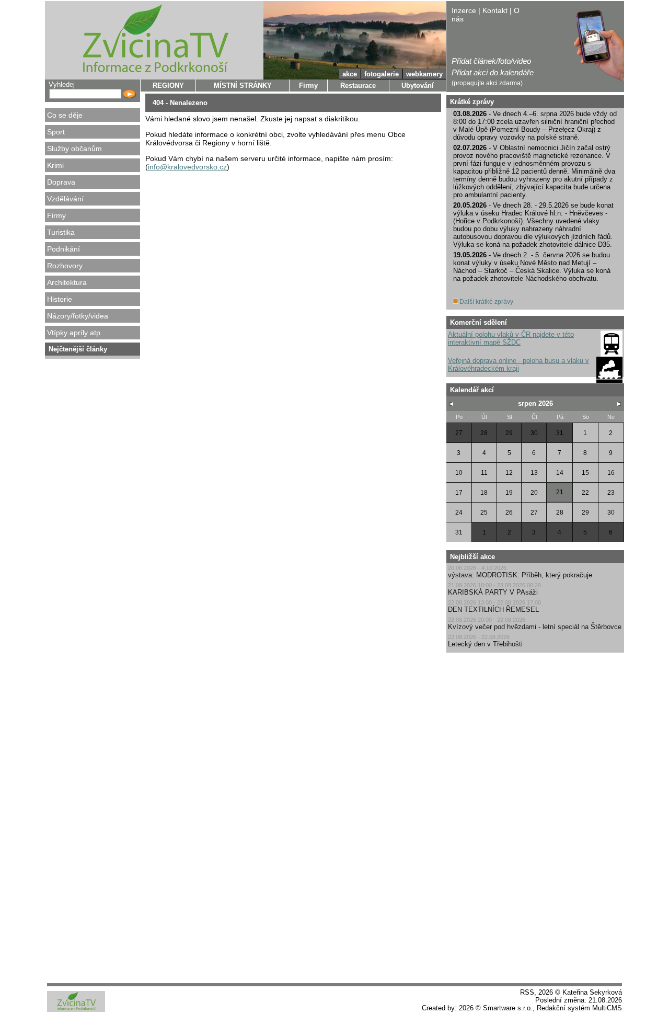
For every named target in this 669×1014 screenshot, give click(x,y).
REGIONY (168, 85)
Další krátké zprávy (485, 301)
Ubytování (417, 85)
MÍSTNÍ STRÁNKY (243, 85)
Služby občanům (74, 148)
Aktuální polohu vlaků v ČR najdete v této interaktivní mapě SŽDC (511, 338)
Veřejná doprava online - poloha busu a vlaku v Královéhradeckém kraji (518, 364)
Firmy (56, 215)
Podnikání (63, 249)
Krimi (55, 165)
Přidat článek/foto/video (491, 60)
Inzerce (464, 10)
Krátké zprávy (472, 102)
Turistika (61, 232)
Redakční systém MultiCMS (579, 1008)
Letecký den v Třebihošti (485, 644)
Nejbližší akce (472, 557)
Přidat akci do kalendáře (493, 72)
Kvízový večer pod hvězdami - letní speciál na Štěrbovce (534, 627)
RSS (527, 992)
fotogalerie (381, 74)
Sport (56, 132)
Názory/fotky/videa (77, 316)
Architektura (67, 282)
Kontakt (494, 10)
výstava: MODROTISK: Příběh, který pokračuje (520, 575)
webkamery (424, 74)
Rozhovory (65, 265)
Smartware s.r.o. (508, 1008)
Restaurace (358, 85)
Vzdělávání (65, 199)
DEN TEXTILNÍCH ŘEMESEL (493, 609)
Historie (59, 299)
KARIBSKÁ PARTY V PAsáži (493, 592)
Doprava (61, 182)
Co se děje (65, 115)
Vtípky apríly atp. (74, 332)
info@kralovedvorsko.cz (187, 167)
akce (349, 74)
